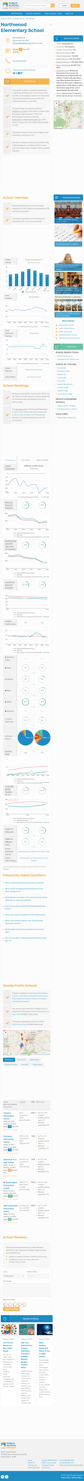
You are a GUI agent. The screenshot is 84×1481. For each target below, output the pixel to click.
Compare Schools (48, 1465)
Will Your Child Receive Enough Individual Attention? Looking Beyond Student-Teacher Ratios (26, 1355)
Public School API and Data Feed (71, 1465)
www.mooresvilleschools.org (24, 70)
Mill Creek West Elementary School (10, 1208)
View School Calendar (33, 369)
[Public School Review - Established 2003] (11, 5)
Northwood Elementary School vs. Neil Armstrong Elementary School (30, 994)
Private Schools (37, 1064)
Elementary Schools (11, 1064)
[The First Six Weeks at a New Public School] (9, 1330)
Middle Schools (34, 1060)
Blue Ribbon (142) (63, 371)
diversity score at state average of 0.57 (29, 413)
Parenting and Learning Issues (69, 338)
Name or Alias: (32, 1272)
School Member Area (66, 1460)
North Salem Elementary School (10, 1185)
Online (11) (61, 381)
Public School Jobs (65, 331)
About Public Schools (66, 325)
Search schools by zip (65, 356)
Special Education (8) (64, 384)
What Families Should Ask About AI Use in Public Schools (44, 1349)
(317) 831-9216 (21, 61)
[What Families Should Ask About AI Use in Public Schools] (45, 1330)
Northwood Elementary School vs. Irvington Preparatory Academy (29, 1000)
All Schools (9, 1060)
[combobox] (36, 6)
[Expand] (5, 1040)
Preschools (25, 1064)
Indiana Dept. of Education (66, 418)
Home (30, 1460)
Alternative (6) (62, 391)
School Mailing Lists (66, 1463)
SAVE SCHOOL (30, 81)
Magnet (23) (61, 374)
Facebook (7, 1477)
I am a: (5, 1272)
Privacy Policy (77, 1477)
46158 (26, 40)
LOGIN (64, 5)
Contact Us (46, 1468)
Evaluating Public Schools (68, 335)
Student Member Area (49, 1460)
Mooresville (17, 40)
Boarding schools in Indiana (67, 409)
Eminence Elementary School (8, 1139)
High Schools (21, 1060)
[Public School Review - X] (2, 1477)
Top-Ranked (61, 368)
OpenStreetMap (46, 1055)
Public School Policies (66, 328)
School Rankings (34, 1468)
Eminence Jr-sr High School (10, 1161)
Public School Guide (49, 1463)
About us (31, 1463)
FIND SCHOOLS (16, 13)
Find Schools (32, 1465)
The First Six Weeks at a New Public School (8, 1346)
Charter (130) (61, 378)
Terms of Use (65, 1477)
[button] (27, 1041)
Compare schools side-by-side (68, 359)
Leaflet (38, 1055)
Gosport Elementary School (8, 1116)
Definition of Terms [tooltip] (10, 460)
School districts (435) (64, 394)
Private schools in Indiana (66, 406)
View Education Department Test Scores (34, 851)
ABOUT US (69, 13)
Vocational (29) (62, 387)
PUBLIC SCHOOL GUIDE (53, 13)
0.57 (42, 752)
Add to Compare (12, 1130)
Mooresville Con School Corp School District (34, 859)
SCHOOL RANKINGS (33, 13)
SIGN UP (75, 5)
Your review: (7, 1281)
